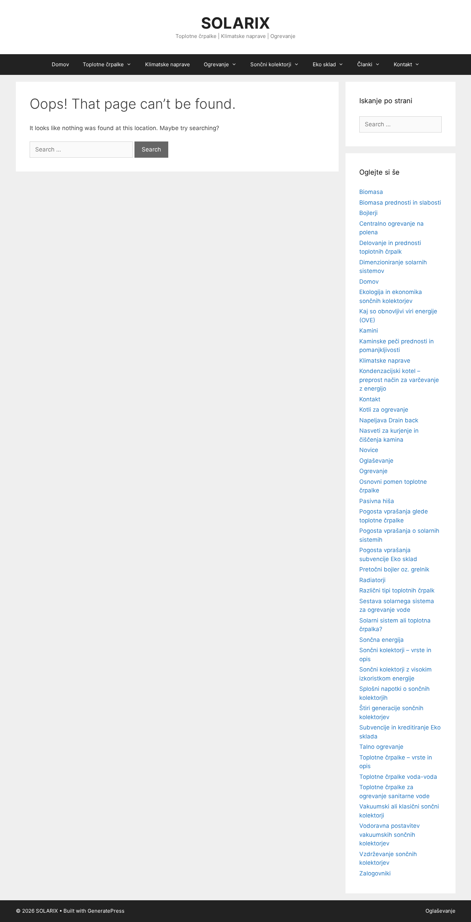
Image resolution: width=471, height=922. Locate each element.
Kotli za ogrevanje (383, 409)
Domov (60, 64)
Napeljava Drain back (388, 420)
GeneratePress (106, 911)
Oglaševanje (376, 460)
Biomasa (371, 191)
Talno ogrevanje (381, 746)
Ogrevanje (373, 471)
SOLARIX (235, 22)
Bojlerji (368, 212)
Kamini (368, 330)
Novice (368, 450)
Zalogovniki (375, 873)
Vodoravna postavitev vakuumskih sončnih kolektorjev (389, 834)
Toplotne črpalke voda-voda (398, 776)
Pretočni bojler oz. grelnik (394, 569)
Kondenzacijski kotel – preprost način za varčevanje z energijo (399, 379)
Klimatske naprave (167, 64)
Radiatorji (372, 580)
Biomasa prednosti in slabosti (400, 202)
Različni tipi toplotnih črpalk (396, 590)
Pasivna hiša (376, 501)
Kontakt (369, 399)
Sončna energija (381, 639)
